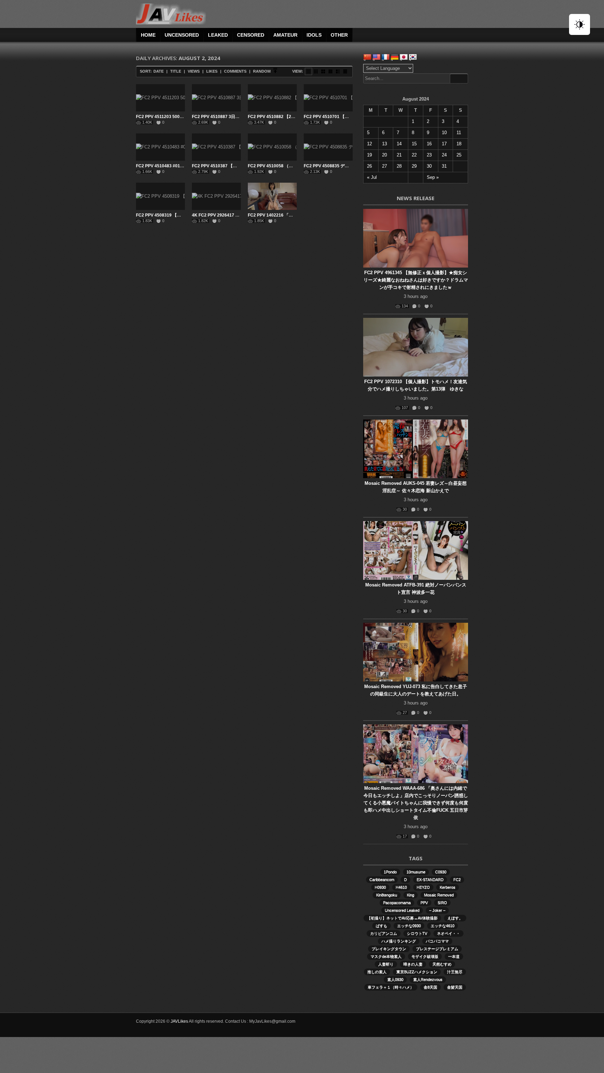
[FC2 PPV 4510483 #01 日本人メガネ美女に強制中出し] (160, 147)
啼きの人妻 (413, 964)
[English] (376, 57)
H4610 (401, 887)
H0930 (380, 887)
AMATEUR (285, 35)
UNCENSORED (182, 35)
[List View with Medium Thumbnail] (337, 71)
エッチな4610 (442, 926)
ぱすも (381, 926)
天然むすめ (442, 964)
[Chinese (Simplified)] (367, 57)
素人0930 (395, 979)
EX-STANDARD (430, 879)
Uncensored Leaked (402, 910)
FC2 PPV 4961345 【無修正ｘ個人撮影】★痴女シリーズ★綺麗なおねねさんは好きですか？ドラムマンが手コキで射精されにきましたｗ (416, 280)
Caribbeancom (381, 879)
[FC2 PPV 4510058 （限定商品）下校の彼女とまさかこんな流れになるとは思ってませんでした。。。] (272, 147)
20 (384, 155)
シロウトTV (417, 933)
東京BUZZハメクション (416, 972)
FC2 (457, 879)
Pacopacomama (397, 902)
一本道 (454, 956)
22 (414, 155)
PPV (424, 902)
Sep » (433, 177)
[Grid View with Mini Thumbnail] (308, 71)
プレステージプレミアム (437, 949)
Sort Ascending (275, 71)
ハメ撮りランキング (398, 941)
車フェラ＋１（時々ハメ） (391, 987)
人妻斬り (386, 964)
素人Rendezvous (428, 979)
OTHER (339, 35)
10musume (416, 872)
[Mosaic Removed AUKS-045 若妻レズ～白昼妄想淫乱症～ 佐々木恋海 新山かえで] (415, 449)
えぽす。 (455, 918)
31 (444, 166)
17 (444, 143)
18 (458, 143)
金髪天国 (454, 987)
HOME (148, 35)
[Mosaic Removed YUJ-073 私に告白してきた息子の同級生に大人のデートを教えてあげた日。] (415, 652)
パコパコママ (437, 941)
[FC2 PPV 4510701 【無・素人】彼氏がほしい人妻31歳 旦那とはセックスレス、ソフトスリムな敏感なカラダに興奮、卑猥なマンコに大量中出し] (328, 97)
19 (369, 155)
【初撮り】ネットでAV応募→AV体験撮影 (402, 918)
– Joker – (437, 910)
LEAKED (218, 35)
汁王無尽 (454, 972)
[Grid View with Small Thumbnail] (315, 71)
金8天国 (430, 987)
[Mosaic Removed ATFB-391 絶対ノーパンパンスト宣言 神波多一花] (415, 550)
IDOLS (314, 35)
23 (429, 155)
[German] (394, 57)
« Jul (372, 177)
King (410, 895)
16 (429, 143)
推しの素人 (377, 972)
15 (414, 143)
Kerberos (447, 887)
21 (399, 155)
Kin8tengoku (386, 895)
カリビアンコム (383, 933)
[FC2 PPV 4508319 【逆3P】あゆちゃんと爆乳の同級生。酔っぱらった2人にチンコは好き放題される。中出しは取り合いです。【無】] (160, 196)
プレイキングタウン (389, 949)
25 (458, 155)
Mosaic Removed (439, 895)
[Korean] (413, 57)
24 (444, 155)
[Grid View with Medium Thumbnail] (323, 71)
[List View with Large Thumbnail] (345, 71)
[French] (385, 57)
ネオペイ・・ (448, 933)
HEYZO (423, 887)
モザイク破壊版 (424, 956)
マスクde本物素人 (386, 956)
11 (458, 132)
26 (369, 166)
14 (399, 143)
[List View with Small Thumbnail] (330, 71)
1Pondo (390, 872)
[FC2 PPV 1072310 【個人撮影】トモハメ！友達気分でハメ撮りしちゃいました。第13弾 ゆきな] (415, 347)
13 (384, 143)
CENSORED (250, 35)
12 (369, 143)
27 (384, 166)
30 (429, 166)
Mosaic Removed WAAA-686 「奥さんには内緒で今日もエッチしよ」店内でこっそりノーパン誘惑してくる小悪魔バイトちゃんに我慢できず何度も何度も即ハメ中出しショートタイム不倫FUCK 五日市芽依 (416, 803)
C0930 (440, 872)
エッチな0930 (409, 926)
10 (444, 132)
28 (399, 166)
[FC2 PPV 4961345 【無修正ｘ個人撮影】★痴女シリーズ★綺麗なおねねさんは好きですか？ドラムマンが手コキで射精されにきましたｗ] (415, 238)
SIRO (442, 902)
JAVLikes (179, 1021)
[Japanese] (404, 57)
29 (414, 166)
